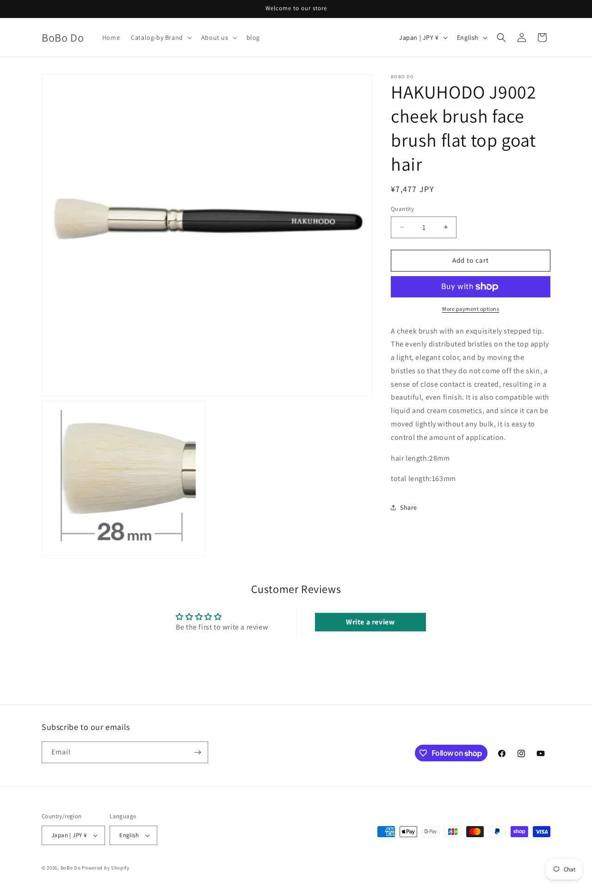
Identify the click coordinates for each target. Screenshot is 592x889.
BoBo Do (71, 867)
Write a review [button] (370, 622)
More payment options (470, 308)
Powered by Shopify (106, 867)
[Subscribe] (197, 752)
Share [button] (408, 507)
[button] (160, 37)
